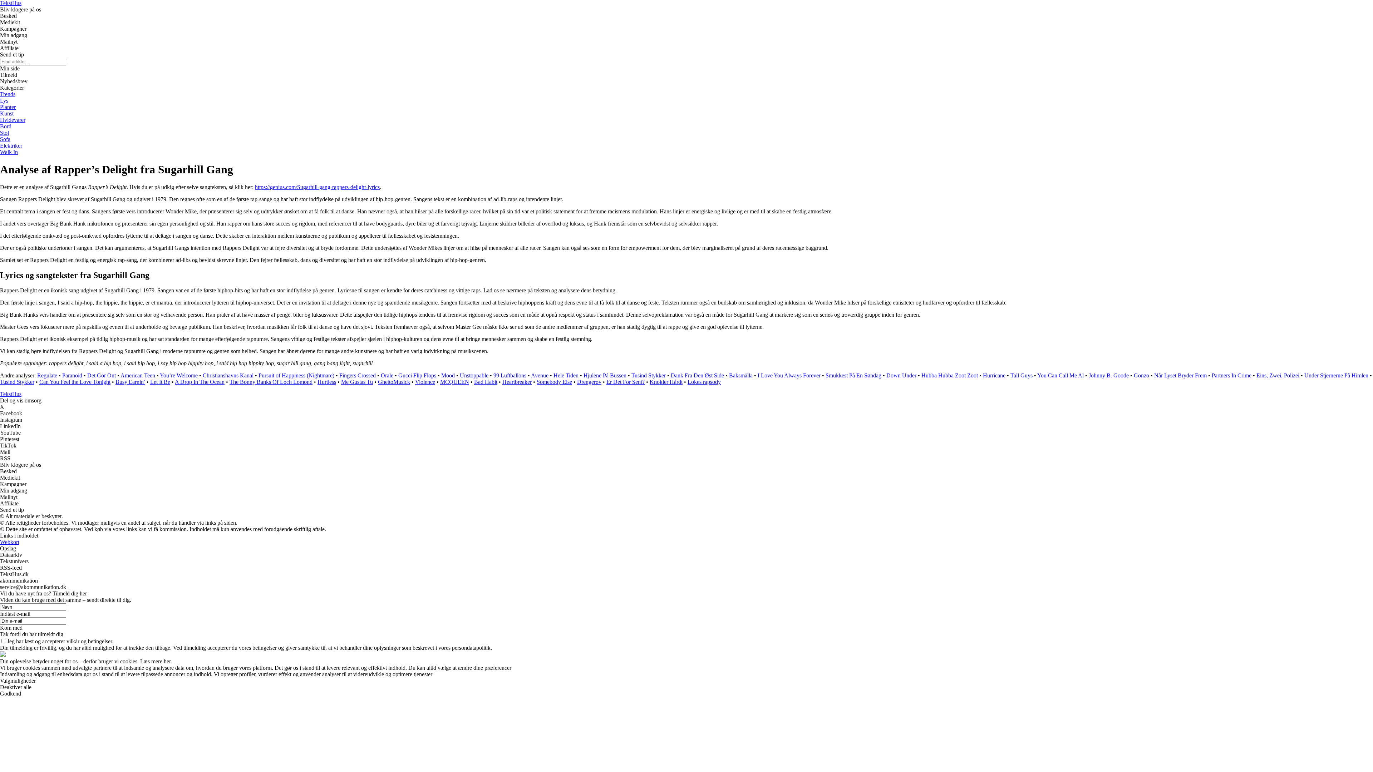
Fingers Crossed (357, 375)
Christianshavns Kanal (228, 375)
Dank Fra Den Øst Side (697, 375)
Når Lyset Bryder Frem (1180, 375)
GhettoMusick (394, 382)
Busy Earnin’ (130, 382)
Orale (387, 375)
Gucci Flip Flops (417, 375)
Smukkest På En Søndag (853, 375)
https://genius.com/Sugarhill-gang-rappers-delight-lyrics (317, 187)
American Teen (137, 375)
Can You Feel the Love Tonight (74, 382)
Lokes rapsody (704, 382)
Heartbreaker (517, 382)
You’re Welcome (179, 375)
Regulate (47, 375)
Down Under (901, 375)
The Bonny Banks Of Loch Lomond (271, 382)
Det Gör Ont (101, 375)
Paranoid (72, 375)
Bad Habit (485, 382)
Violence (425, 382)
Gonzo (1141, 375)
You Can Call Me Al (1060, 375)
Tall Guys (1021, 375)
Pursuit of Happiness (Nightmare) (296, 375)
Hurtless (327, 382)
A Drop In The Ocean (200, 382)
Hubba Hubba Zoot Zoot (949, 375)
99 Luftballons (509, 375)
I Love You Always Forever (789, 375)
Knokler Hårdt (666, 382)
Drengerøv (589, 382)
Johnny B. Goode (1109, 375)
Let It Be (160, 382)
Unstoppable (474, 375)
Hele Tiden (566, 375)
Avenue (539, 375)
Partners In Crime (1231, 375)
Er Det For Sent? (625, 382)
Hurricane (994, 375)
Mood (448, 375)
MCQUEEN (454, 382)
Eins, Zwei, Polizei (1277, 375)
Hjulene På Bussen (605, 375)
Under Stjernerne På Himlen (1336, 375)
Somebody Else (554, 382)
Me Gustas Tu (357, 382)
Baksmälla (741, 375)
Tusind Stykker (648, 375)
